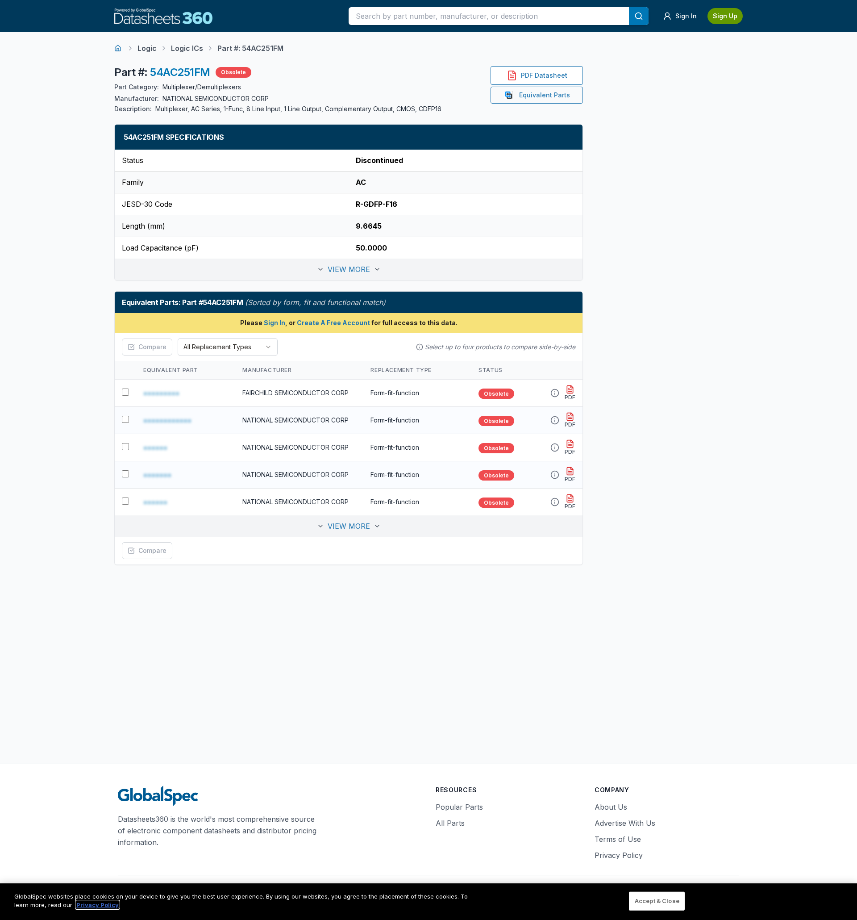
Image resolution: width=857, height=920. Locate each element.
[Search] (639, 16)
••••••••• (161, 393)
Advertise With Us (625, 823)
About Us (611, 807)
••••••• (157, 474)
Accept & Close (657, 900)
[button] (348, 269)
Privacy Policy (619, 855)
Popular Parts (459, 807)
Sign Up (725, 16)
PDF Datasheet (544, 75)
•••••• (155, 447)
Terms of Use (618, 839)
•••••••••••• (167, 420)
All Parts (450, 823)
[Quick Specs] (554, 393)
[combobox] (228, 347)
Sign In (274, 322)
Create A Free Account (333, 322)
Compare (152, 347)
